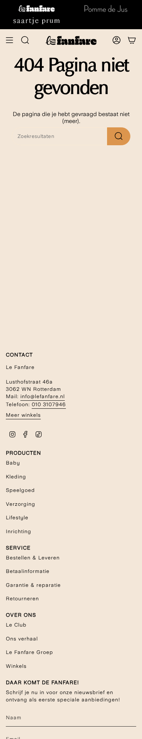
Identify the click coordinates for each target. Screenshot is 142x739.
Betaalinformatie (28, 571)
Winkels (16, 666)
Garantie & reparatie (33, 585)
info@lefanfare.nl (42, 396)
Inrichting (18, 531)
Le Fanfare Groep (29, 652)
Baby (13, 463)
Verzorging (20, 504)
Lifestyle (17, 517)
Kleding (16, 477)
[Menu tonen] (9, 40)
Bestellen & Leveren (33, 558)
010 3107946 (49, 404)
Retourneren (22, 598)
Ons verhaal (22, 639)
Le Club (16, 625)
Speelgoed (20, 490)
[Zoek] (118, 136)
